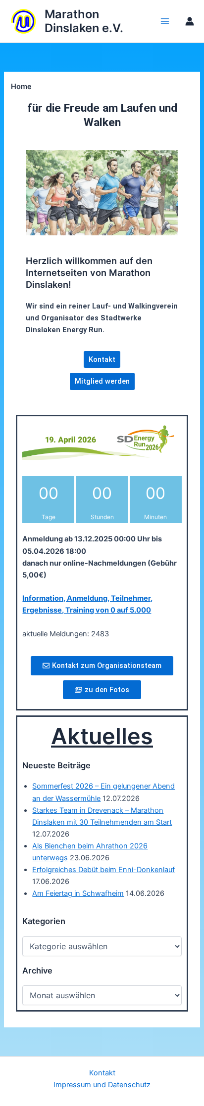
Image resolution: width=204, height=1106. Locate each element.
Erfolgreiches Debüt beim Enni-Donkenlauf (103, 869)
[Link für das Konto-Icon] (189, 21)
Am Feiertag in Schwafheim (78, 893)
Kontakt (102, 1072)
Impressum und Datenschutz (102, 1084)
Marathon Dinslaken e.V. (84, 21)
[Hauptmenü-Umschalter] (164, 21)
